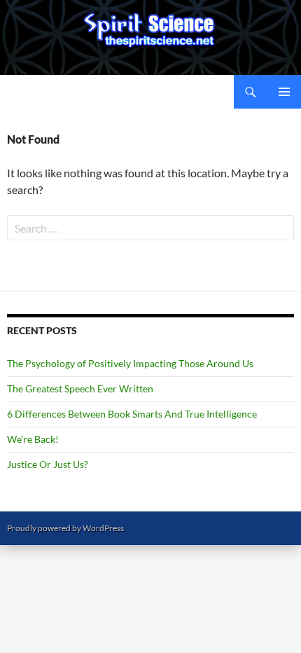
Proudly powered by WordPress (65, 528)
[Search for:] (150, 228)
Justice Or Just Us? (47, 464)
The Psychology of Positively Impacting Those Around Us (130, 363)
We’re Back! (33, 439)
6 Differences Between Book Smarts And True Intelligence (132, 414)
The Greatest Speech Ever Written (80, 388)
